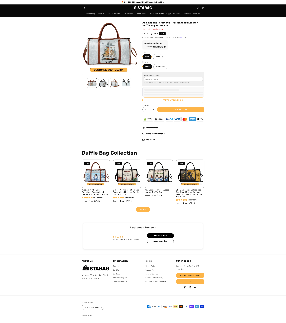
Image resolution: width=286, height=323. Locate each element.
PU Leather (160, 67)
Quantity (145, 105)
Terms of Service (151, 274)
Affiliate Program (120, 278)
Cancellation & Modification (155, 282)
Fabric (147, 67)
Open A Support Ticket (190, 275)
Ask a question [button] (160, 241)
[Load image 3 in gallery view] (115, 83)
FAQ (190, 282)
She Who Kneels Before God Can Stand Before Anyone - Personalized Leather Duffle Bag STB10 (189, 193)
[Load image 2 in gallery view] (103, 83)
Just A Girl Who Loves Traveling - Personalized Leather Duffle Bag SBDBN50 (95, 192)
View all (143, 209)
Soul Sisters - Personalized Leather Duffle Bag (157, 191)
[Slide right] (134, 82)
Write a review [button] (160, 235)
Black (147, 57)
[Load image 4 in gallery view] (126, 83)
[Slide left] (84, 82)
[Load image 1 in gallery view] (92, 83)
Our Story (117, 270)
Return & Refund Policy (154, 278)
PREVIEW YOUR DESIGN (173, 100)
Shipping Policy (150, 270)
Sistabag (90, 315)
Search (116, 266)
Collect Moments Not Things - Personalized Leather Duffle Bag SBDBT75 (126, 192)
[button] (84, 7)
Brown (157, 57)
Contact (116, 274)
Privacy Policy (150, 266)
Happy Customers (120, 282)
